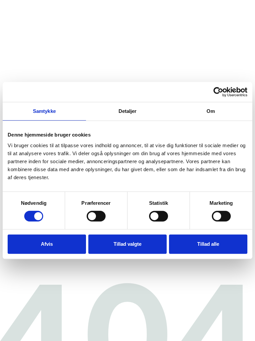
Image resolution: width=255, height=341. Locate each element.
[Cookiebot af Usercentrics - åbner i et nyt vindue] (218, 92)
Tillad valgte (127, 244)
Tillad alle (208, 244)
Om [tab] (211, 111)
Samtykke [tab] (44, 111)
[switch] (96, 216)
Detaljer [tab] (128, 111)
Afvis (47, 244)
